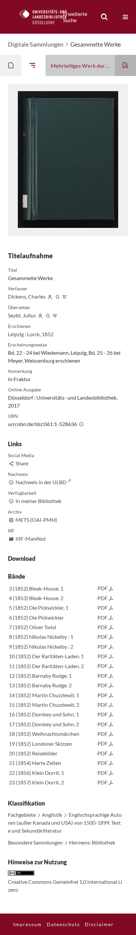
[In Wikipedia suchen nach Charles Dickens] (65, 296)
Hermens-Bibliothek (92, 842)
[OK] (104, 17)
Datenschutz (63, 924)
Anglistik (52, 814)
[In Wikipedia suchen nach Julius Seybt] (55, 315)
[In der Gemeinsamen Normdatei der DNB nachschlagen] (57, 296)
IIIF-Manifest (31, 538)
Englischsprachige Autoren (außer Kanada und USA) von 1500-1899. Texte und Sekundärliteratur (65, 822)
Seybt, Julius (22, 315)
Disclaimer (99, 924)
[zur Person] (50, 296)
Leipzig (16, 334)
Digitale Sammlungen (35, 44)
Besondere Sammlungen (35, 842)
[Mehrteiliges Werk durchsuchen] (125, 65)
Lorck (33, 334)
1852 (47, 334)
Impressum (27, 924)
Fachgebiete (22, 814)
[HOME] (46, 16)
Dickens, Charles (27, 296)
